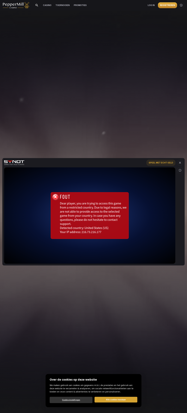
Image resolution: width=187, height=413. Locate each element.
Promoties (80, 5)
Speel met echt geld (161, 162)
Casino (47, 5)
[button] (180, 163)
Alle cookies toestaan (116, 400)
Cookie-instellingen (71, 400)
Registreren (167, 5)
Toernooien (63, 5)
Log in (151, 5)
